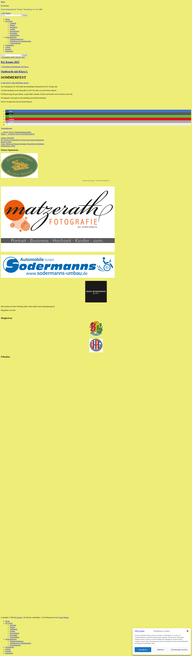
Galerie (7, 47)
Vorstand (13, 23)
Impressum (9, 51)
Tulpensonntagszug (16, 39)
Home (7, 19)
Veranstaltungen (11, 37)
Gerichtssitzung (15, 43)
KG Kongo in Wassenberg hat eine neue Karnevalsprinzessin (22, 140)
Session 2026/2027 (7, 138)
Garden (12, 29)
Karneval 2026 (6, 142)
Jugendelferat (14, 35)
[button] (187, 631)
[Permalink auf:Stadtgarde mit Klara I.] (15, 67)
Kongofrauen (14, 31)
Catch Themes (64, 617)
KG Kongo (5, 6)
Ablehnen (160, 650)
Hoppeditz (13, 33)
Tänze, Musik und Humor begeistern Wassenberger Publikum (22, 144)
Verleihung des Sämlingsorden (20, 41)
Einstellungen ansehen (179, 650)
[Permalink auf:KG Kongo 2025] (13, 57)
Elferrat (12, 25)
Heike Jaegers (24, 83)
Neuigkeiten (9, 45)
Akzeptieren (143, 650)
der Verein (9, 21)
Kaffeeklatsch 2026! (8, 146)
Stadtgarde (13, 27)
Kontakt (8, 49)
